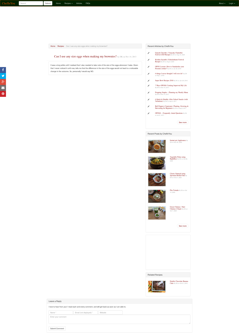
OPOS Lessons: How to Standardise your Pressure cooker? (169, 67)
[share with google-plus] (3, 82)
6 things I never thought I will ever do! (169, 73)
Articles (79, 3)
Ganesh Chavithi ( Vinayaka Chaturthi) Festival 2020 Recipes (169, 54)
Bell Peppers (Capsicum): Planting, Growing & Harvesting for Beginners (171, 107)
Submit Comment (57, 328)
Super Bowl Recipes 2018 (164, 80)
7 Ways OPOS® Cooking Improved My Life (171, 85)
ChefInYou (8, 3)
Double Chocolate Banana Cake (179, 282)
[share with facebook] (3, 70)
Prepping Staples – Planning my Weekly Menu (171, 92)
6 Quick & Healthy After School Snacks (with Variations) (171, 100)
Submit (48, 3)
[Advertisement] (119, 25)
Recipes (67, 3)
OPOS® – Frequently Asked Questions (169, 113)
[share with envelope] (3, 88)
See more (183, 122)
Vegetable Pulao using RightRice (177, 158)
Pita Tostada (174, 190)
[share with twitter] (3, 76)
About (221, 3)
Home (58, 3)
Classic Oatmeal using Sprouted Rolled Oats (177, 174)
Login (231, 3)
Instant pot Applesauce (178, 140)
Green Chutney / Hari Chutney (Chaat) (177, 208)
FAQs (88, 3)
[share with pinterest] (3, 94)
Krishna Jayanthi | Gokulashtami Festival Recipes (169, 60)
